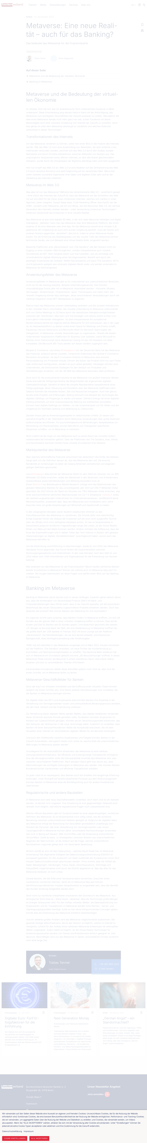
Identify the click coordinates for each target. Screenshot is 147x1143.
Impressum (29, 1131)
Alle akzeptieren (39, 1138)
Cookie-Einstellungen (14, 1138)
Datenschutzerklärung (12, 1131)
